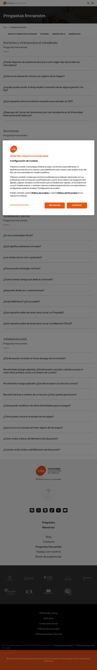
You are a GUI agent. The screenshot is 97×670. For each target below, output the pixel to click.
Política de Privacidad (67, 193)
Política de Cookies (40, 193)
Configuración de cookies (19, 205)
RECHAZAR (54, 205)
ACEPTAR (77, 205)
